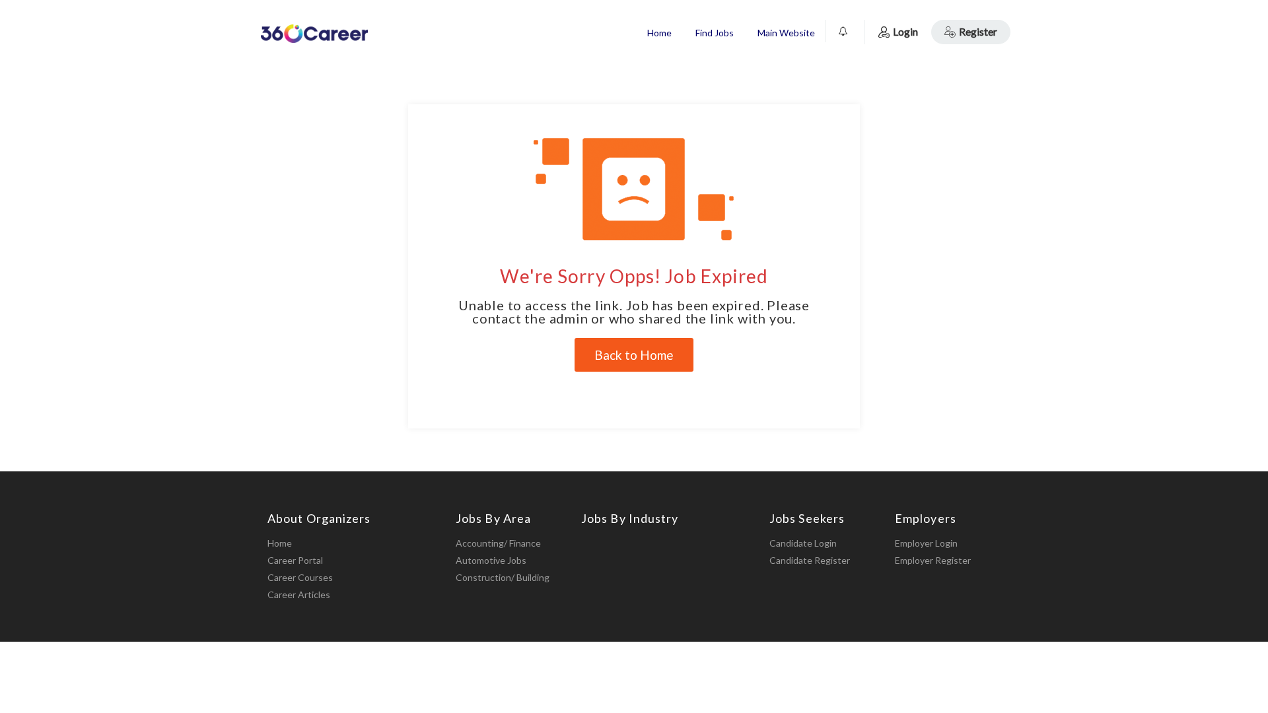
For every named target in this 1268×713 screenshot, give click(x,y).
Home (659, 32)
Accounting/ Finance (498, 543)
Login (905, 31)
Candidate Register (809, 560)
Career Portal (295, 560)
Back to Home (634, 354)
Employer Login (926, 543)
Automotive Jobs (491, 560)
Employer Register (933, 560)
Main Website (786, 32)
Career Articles (298, 594)
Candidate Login (803, 543)
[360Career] (314, 33)
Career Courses (300, 577)
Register (978, 31)
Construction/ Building (502, 577)
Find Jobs (714, 32)
